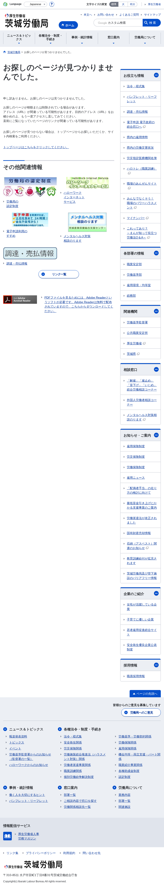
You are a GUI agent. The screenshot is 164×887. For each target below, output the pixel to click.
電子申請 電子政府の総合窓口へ (141, 124)
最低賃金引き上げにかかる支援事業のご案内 (142, 505)
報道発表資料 (18, 736)
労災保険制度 (136, 456)
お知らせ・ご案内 (137, 435)
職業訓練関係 (73, 771)
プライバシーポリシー (41, 853)
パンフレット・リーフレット (142, 99)
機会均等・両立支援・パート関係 (139, 757)
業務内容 (124, 795)
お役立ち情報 (134, 75)
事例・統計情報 (21, 787)
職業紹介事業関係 (130, 765)
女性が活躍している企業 (142, 607)
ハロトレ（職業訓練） (142, 168)
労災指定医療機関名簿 (142, 158)
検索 (153, 22)
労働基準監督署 (137, 322)
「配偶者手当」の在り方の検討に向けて (142, 490)
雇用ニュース (136, 477)
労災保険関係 (73, 748)
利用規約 (69, 853)
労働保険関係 (127, 742)
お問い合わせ (105, 14)
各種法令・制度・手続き (82, 729)
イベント (15, 748)
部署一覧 (70, 795)
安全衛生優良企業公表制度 (142, 647)
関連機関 (130, 311)
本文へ (88, 14)
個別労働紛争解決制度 (79, 777)
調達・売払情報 (137, 111)
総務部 (131, 295)
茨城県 (131, 353)
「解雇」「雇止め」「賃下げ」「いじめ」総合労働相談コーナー (142, 385)
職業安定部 (134, 264)
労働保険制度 (136, 467)
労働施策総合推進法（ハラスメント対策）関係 (85, 757)
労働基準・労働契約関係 (135, 736)
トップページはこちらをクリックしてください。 (36, 147)
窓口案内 (71, 787)
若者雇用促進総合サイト (142, 632)
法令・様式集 (136, 86)
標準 (113, 4)
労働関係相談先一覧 (77, 807)
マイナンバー (136, 218)
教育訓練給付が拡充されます (142, 561)
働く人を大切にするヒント (27, 795)
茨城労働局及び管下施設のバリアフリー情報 (142, 576)
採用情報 (130, 665)
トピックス (16, 742)
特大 (132, 4)
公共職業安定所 (137, 333)
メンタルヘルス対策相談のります (142, 417)
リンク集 (12, 853)
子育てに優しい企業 (140, 619)
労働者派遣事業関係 (77, 765)
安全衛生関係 (73, 742)
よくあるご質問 (129, 14)
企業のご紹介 (134, 594)
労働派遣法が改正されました (142, 520)
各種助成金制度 (129, 771)
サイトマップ (152, 14)
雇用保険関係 (127, 748)
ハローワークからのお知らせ (28, 765)
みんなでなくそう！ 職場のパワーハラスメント (142, 203)
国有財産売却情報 (139, 533)
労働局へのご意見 (141, 712)
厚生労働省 (154, 4)
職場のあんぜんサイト (142, 183)
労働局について (130, 787)
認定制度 (124, 777)
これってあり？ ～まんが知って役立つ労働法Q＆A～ (142, 233)
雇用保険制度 (136, 446)
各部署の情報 (134, 253)
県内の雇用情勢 (137, 137)
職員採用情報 (136, 676)
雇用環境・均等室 (139, 285)
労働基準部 (134, 274)
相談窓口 (130, 370)
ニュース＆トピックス (26, 729)
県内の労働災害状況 (140, 147)
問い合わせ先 (92, 853)
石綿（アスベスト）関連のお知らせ (142, 546)
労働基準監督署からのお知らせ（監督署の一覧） (30, 757)
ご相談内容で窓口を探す (80, 801)
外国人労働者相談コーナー (142, 402)
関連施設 (124, 807)
